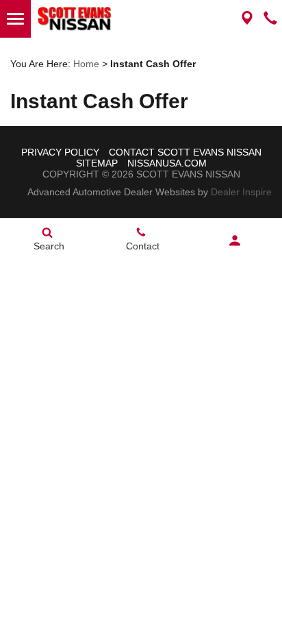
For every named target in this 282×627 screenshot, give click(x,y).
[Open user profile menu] (235, 240)
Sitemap (97, 163)
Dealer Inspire (241, 191)
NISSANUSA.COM (167, 163)
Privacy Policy (60, 152)
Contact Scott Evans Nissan (185, 152)
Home (86, 63)
